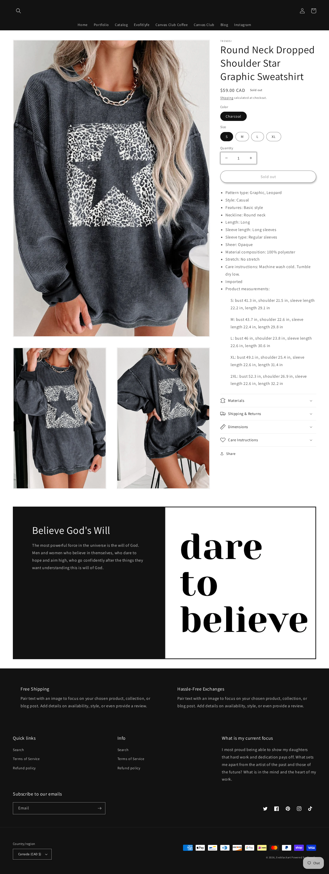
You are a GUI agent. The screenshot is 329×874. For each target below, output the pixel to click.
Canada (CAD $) (29, 854)
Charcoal (233, 116)
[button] (18, 10)
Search (18, 749)
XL (274, 136)
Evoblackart (283, 857)
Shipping (226, 98)
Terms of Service (26, 758)
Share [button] (231, 453)
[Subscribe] (99, 808)
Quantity (226, 148)
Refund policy (24, 768)
